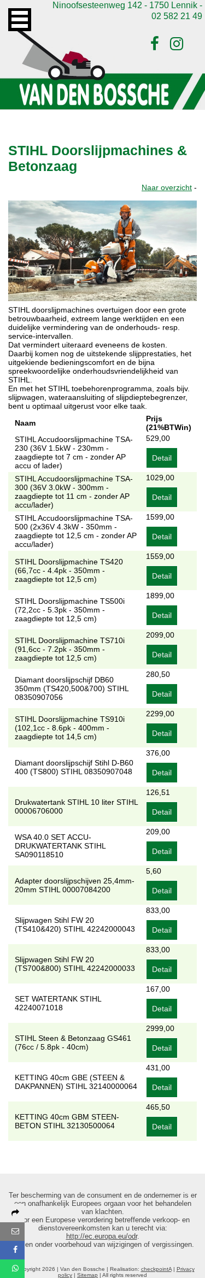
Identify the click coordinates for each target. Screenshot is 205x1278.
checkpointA (156, 1269)
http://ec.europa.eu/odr (101, 1236)
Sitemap (87, 1275)
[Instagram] (176, 44)
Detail (162, 458)
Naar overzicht (167, 187)
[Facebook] (154, 44)
